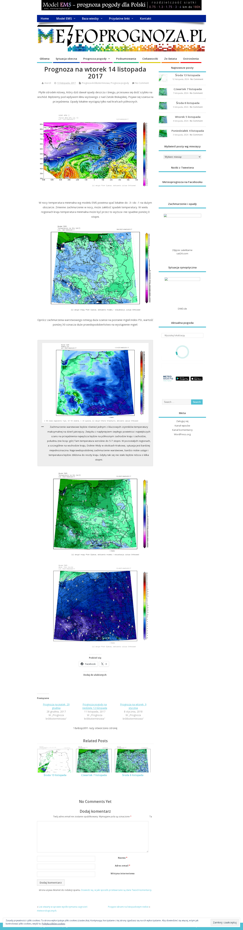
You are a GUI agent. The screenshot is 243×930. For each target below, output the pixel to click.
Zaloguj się (182, 421)
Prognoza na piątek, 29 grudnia (56, 706)
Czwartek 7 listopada (94, 775)
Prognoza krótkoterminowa (96, 83)
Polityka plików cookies (53, 923)
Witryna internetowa (122, 873)
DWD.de (182, 308)
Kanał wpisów (182, 425)
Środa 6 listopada (132, 775)
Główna (44, 58)
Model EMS (64, 18)
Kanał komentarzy (182, 429)
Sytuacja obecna (66, 58)
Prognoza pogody (95, 58)
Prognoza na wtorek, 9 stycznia (133, 706)
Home (45, 18)
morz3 (47, 83)
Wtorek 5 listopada (187, 117)
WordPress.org (182, 434)
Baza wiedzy (90, 18)
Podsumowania (126, 58)
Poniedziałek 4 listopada (187, 130)
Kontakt (145, 18)
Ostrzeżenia (191, 58)
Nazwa (122, 857)
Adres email (122, 865)
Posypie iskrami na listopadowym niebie (128, 906)
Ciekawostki (150, 58)
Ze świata (170, 58)
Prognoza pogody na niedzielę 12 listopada (94, 706)
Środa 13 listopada (55, 775)
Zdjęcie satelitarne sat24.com (182, 251)
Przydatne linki (119, 18)
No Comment (142, 83)
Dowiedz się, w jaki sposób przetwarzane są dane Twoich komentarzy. (116, 890)
